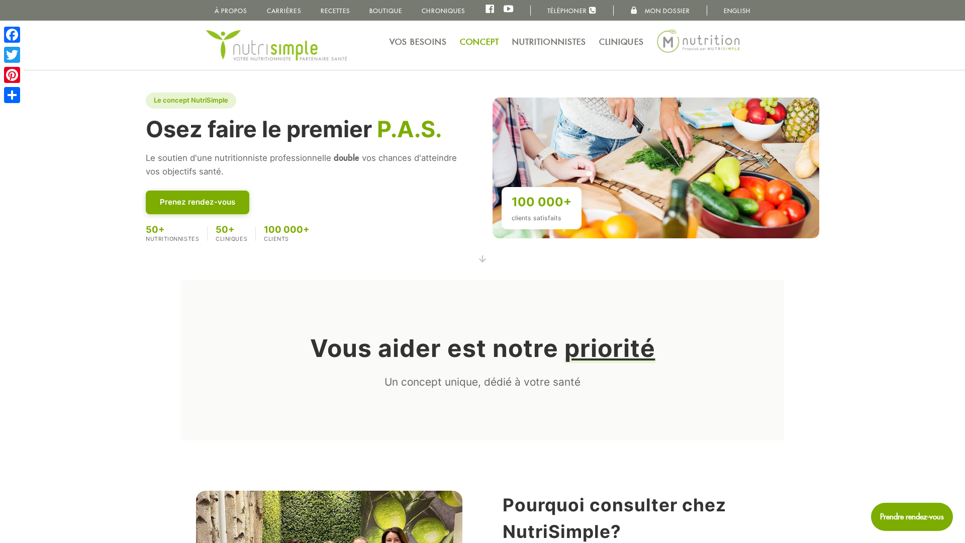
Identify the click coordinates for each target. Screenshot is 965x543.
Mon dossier (666, 11)
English (737, 11)
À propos (231, 11)
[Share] (12, 95)
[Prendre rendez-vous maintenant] (912, 517)
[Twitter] (12, 55)
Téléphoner (568, 11)
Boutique (385, 11)
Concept (480, 42)
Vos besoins (418, 42)
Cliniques (621, 42)
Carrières (284, 11)
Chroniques (443, 11)
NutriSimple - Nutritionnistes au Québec (276, 45)
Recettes (335, 11)
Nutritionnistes (549, 42)
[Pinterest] (12, 75)
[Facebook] (12, 35)
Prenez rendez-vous (197, 202)
